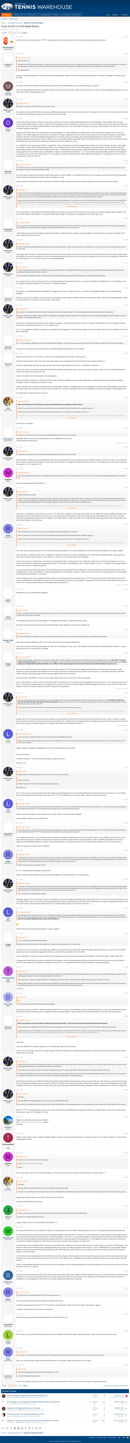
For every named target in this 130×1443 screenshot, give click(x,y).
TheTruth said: (22, 401)
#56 (127, 160)
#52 (127, 54)
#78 (127, 800)
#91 (127, 1153)
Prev (4, 33)
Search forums (13, 19)
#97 (127, 1314)
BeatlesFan (10, 1416)
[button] (24, 15)
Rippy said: (21, 937)
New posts (4, 19)
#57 (127, 186)
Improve (76, 15)
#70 (127, 525)
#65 (127, 397)
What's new (18, 15)
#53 (127, 82)
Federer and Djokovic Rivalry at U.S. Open (24, 1408)
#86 (127, 1016)
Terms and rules (101, 1437)
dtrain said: (21, 190)
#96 (127, 1288)
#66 (127, 428)
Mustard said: (22, 103)
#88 (127, 1090)
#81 (127, 879)
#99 (127, 1348)
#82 (127, 908)
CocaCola (121, 1410)
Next (24, 33)
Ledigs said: (21, 1352)
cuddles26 (121, 1422)
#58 (127, 219)
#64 (127, 353)
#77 (127, 767)
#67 (127, 447)
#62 (127, 305)
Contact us (92, 1437)
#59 (127, 240)
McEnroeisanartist (12, 1397)
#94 (127, 1227)
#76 (127, 730)
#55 (127, 118)
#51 (127, 37)
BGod (8, 1404)
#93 (127, 1206)
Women (65, 15)
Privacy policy (112, 1437)
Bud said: (20, 1369)
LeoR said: (21, 771)
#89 (127, 1116)
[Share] (123, 37)
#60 (127, 263)
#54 (127, 99)
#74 (127, 653)
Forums (6, 15)
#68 (127, 469)
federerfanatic (11, 1422)
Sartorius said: (22, 1094)
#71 (127, 589)
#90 (127, 1133)
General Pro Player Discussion (35, 1397)
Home (124, 1437)
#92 (127, 1177)
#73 (127, 629)
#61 (127, 288)
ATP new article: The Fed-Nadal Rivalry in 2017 (25, 1414)
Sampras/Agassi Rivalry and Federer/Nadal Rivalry (27, 1395)
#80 (127, 850)
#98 (127, 1331)
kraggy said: (21, 492)
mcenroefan (6, 29)
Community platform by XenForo (65, 1441)
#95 (127, 1271)
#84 (127, 967)
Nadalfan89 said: (23, 244)
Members (32, 15)
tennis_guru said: (23, 164)
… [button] (18, 33)
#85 (127, 993)
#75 (127, 693)
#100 (126, 1365)
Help (119, 1437)
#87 (127, 1057)
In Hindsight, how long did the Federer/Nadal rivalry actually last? (33, 1402)
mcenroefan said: (23, 58)
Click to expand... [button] (72, 206)
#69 (127, 488)
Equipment (45, 15)
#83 (127, 933)
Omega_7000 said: (23, 734)
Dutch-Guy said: (22, 1292)
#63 (127, 336)
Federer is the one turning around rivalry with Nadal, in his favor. (33, 1420)
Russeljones (120, 1416)
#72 (127, 606)
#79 (127, 823)
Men (56, 15)
